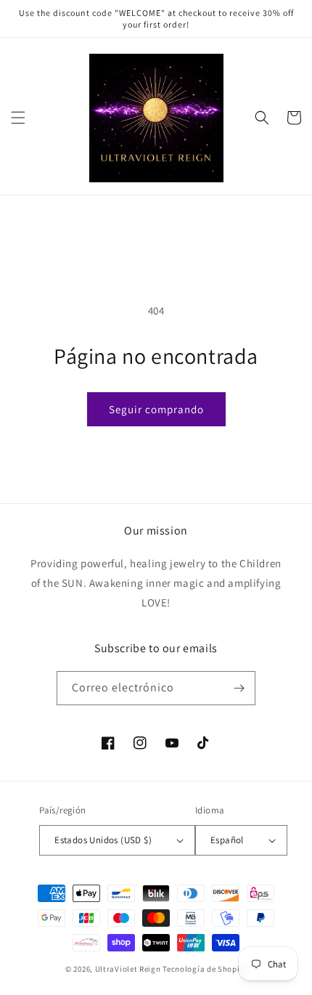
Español (227, 840)
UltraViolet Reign (129, 969)
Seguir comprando (156, 409)
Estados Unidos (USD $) (103, 840)
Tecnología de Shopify (205, 969)
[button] (18, 118)
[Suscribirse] (239, 688)
